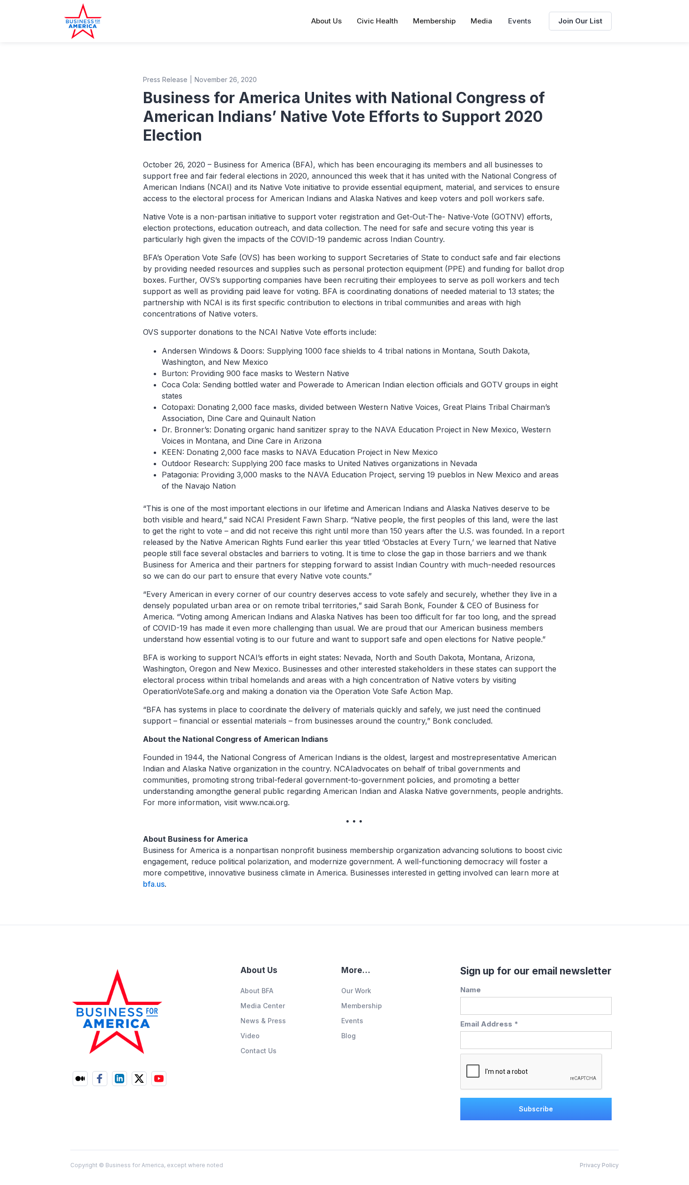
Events (519, 20)
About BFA (256, 991)
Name (470, 989)
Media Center (262, 1006)
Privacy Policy (599, 1165)
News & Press (263, 1021)
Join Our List (580, 20)
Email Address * (489, 1023)
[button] (326, 21)
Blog (348, 1036)
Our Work (356, 991)
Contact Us (258, 1051)
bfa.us (154, 884)
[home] (83, 21)
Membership (361, 1006)
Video (250, 1036)
